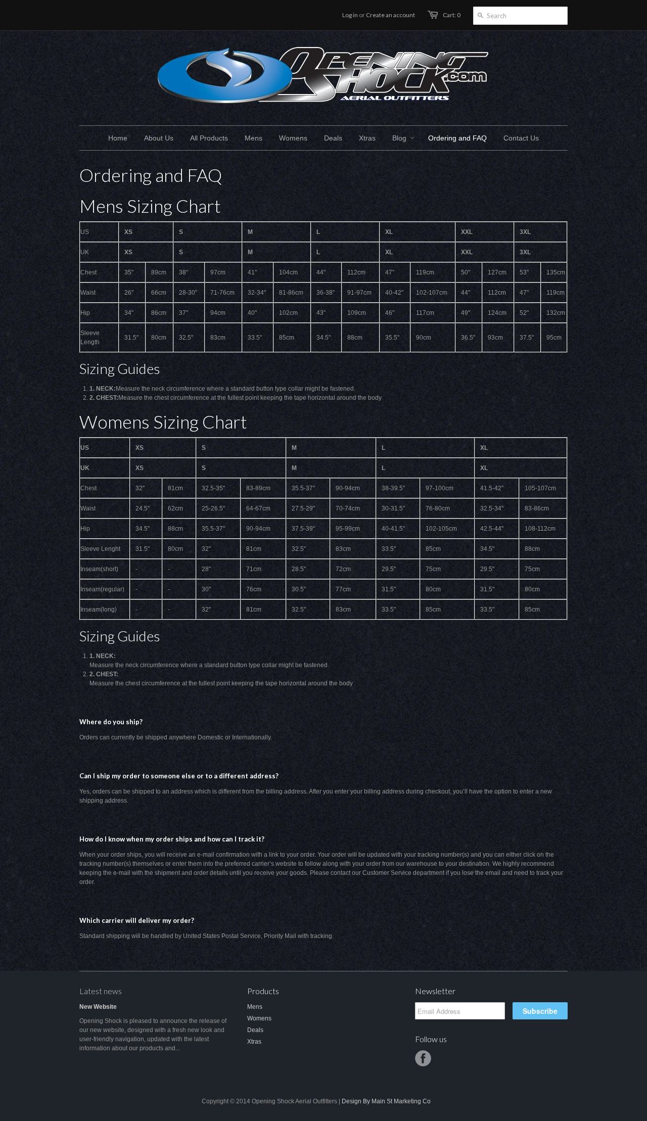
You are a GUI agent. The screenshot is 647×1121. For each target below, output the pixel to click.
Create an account (390, 15)
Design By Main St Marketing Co (386, 1101)
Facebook (423, 1058)
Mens (254, 1006)
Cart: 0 (451, 15)
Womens (259, 1018)
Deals (255, 1030)
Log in (350, 15)
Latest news (100, 991)
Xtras (254, 1041)
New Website (98, 1006)
